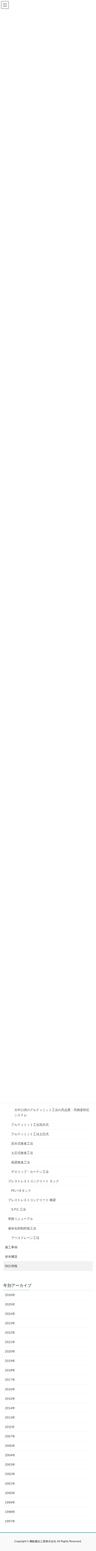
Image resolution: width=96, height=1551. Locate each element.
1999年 (10, 1502)
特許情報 (11, 1266)
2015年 (10, 1398)
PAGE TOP (89, 1500)
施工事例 (11, 1247)
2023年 (10, 1323)
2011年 (10, 1427)
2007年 (10, 1436)
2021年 (10, 1342)
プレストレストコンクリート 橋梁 (32, 1200)
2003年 (10, 1464)
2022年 (10, 1332)
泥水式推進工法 (22, 1143)
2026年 (10, 1295)
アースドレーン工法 (25, 1238)
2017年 (10, 1379)
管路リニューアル (20, 1219)
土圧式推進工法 (22, 1153)
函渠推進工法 (20, 1162)
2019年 (10, 1361)
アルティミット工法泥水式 (30, 1124)
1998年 (10, 1512)
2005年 (10, 1445)
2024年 (10, 1314)
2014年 (10, 1408)
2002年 (10, 1474)
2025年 (10, 1304)
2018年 (10, 1370)
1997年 (10, 1521)
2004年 (10, 1455)
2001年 (10, 1483)
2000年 (10, 1493)
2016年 (10, 1389)
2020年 (10, 1351)
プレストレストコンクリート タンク (33, 1181)
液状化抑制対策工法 (22, 1228)
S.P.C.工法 (18, 1209)
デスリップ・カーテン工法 (30, 1171)
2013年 (10, 1417)
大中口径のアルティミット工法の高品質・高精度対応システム (51, 1112)
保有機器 (11, 1256)
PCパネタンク (21, 1190)
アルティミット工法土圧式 (30, 1134)
